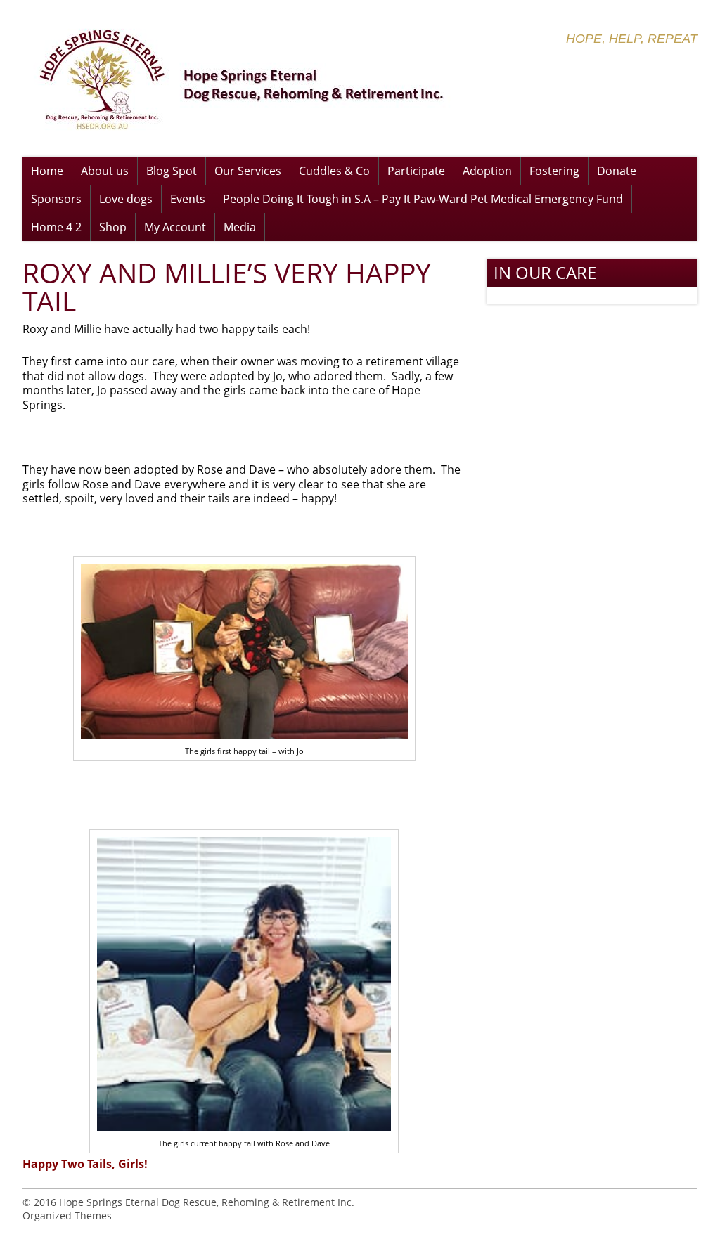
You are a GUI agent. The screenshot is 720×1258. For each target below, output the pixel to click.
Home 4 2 (56, 227)
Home (47, 171)
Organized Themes (67, 1215)
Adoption (487, 171)
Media (240, 227)
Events (187, 199)
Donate (616, 171)
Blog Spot (171, 171)
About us (105, 171)
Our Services (247, 171)
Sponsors (56, 199)
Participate (416, 171)
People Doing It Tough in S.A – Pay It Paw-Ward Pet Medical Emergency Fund (423, 199)
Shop (113, 227)
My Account (175, 227)
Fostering (554, 171)
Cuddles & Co (334, 171)
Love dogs (126, 199)
